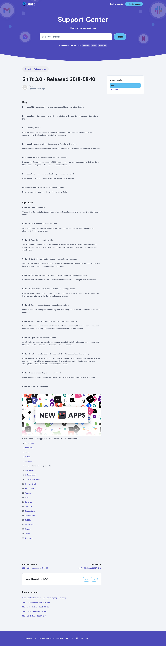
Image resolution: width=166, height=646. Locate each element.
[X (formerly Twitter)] (72, 638)
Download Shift (30, 638)
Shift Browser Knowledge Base (51, 638)
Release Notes (40, 69)
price (94, 45)
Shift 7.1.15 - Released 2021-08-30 (35, 607)
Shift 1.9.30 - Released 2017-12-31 (35, 611)
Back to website (116, 4)
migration (102, 45)
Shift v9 (28, 69)
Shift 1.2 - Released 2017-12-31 (34, 616)
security (86, 45)
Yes (86, 579)
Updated (114, 90)
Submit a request (134, 4)
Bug (112, 85)
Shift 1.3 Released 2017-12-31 (89, 568)
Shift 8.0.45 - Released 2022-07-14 (36, 602)
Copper (28, 466)
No (94, 579)
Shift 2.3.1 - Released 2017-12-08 (35, 568)
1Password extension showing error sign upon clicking (44, 598)
